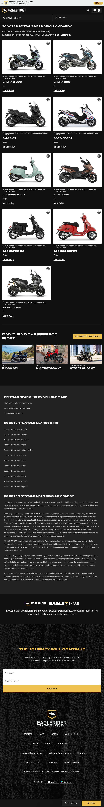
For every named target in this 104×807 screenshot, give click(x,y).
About (48, 744)
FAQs (35, 744)
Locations (27, 734)
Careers (81, 753)
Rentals (54, 734)
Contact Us (62, 744)
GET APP (98, 3)
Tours (41, 734)
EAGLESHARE (71, 734)
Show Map (70, 803)
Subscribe (52, 689)
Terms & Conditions (33, 763)
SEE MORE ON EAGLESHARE (87, 336)
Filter (92, 803)
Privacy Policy (52, 763)
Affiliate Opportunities (60, 753)
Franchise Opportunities (31, 753)
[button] (26, 66)
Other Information (71, 763)
